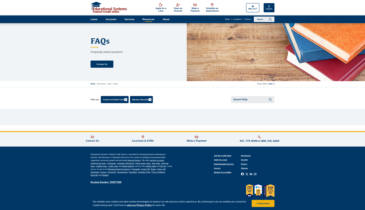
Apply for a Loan (220, 160)
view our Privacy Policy (139, 205)
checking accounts (98, 163)
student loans (101, 166)
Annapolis (136, 169)
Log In (269, 9)
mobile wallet (151, 166)
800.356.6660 (270, 140)
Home (93, 84)
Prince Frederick (158, 172)
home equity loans (143, 163)
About (166, 19)
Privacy (244, 164)
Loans (94, 19)
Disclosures (246, 156)
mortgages (111, 163)
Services (129, 19)
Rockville (94, 175)
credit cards (113, 166)
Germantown (122, 172)
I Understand (263, 203)
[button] (271, 84)
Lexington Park (144, 172)
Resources (148, 19)
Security (244, 160)
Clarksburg (95, 172)
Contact (248, 19)
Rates (227, 19)
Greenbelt (133, 172)
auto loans (156, 163)
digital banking (128, 166)
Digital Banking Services (224, 164)
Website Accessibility (222, 172)
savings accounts (157, 160)
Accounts (111, 19)
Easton (103, 172)
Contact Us (102, 64)
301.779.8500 (248, 140)
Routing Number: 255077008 (106, 182)
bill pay (163, 166)
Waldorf (105, 175)
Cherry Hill (161, 169)
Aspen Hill (145, 169)
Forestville (112, 172)
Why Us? (252, 9)
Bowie (153, 169)
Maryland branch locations (119, 169)
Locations (237, 19)
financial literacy (134, 160)
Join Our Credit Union (222, 156)
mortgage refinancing (125, 163)
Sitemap (244, 168)
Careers (217, 168)
